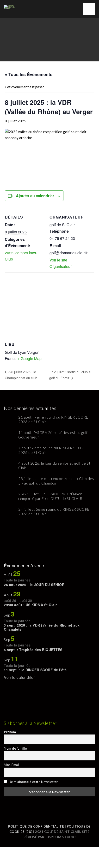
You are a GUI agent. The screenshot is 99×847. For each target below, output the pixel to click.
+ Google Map (30, 358)
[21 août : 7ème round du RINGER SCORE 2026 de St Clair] (9, 420)
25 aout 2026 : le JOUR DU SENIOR (34, 584)
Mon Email (12, 765)
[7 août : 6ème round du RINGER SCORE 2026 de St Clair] (9, 451)
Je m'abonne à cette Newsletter (33, 782)
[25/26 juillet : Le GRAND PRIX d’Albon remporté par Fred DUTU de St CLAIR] (9, 497)
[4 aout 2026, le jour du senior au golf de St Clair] (9, 466)
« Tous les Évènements (28, 74)
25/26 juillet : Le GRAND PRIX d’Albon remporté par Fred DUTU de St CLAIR (50, 496)
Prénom (10, 732)
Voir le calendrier (19, 677)
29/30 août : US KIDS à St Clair (30, 604)
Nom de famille (15, 748)
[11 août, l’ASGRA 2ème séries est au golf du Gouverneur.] (9, 435)
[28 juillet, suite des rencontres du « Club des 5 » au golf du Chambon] (9, 481)
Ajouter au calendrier (35, 195)
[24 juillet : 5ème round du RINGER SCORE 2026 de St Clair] (9, 512)
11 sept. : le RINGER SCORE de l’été (35, 669)
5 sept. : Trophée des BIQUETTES (33, 649)
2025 (9, 252)
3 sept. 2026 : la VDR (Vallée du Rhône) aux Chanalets (42, 627)
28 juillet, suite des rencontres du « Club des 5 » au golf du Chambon (56, 481)
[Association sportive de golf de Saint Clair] (10, 5)
